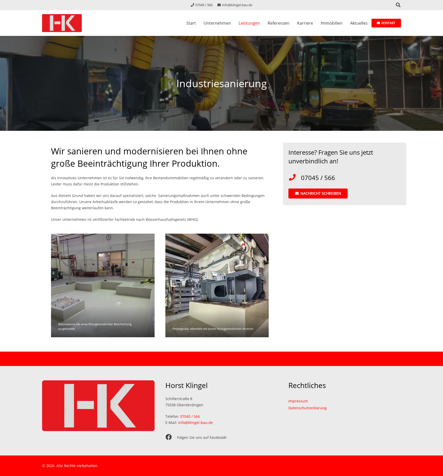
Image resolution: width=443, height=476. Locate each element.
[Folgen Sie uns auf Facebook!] (171, 437)
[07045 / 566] (294, 178)
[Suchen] (398, 5)
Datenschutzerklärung (307, 407)
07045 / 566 (190, 416)
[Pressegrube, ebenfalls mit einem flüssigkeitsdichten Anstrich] (217, 285)
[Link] (62, 23)
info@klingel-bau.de (195, 422)
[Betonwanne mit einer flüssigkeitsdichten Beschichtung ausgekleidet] (103, 285)
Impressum (298, 401)
